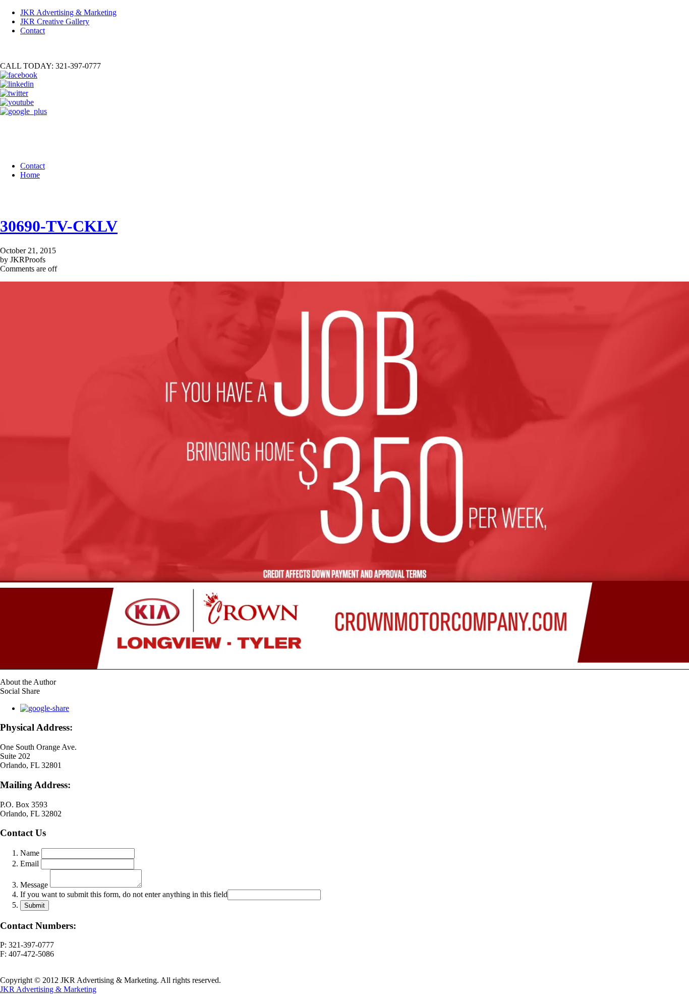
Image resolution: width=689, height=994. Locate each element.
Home (30, 175)
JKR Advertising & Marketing (68, 12)
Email (29, 863)
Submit (34, 905)
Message (34, 884)
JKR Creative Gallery (54, 21)
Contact (32, 30)
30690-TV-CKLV (59, 226)
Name (29, 853)
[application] (344, 475)
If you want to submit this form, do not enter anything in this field (123, 894)
